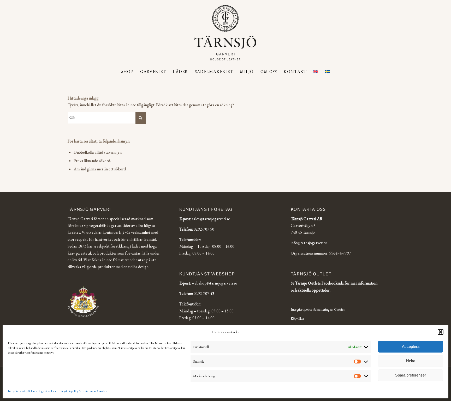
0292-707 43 (204, 293)
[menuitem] (127, 71)
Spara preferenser (410, 375)
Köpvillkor (297, 318)
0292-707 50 (204, 229)
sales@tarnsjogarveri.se (211, 218)
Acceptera (410, 346)
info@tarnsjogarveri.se (309, 242)
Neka (410, 361)
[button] (440, 332)
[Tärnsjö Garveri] (225, 32)
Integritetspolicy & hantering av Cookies (32, 391)
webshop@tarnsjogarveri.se (214, 283)
